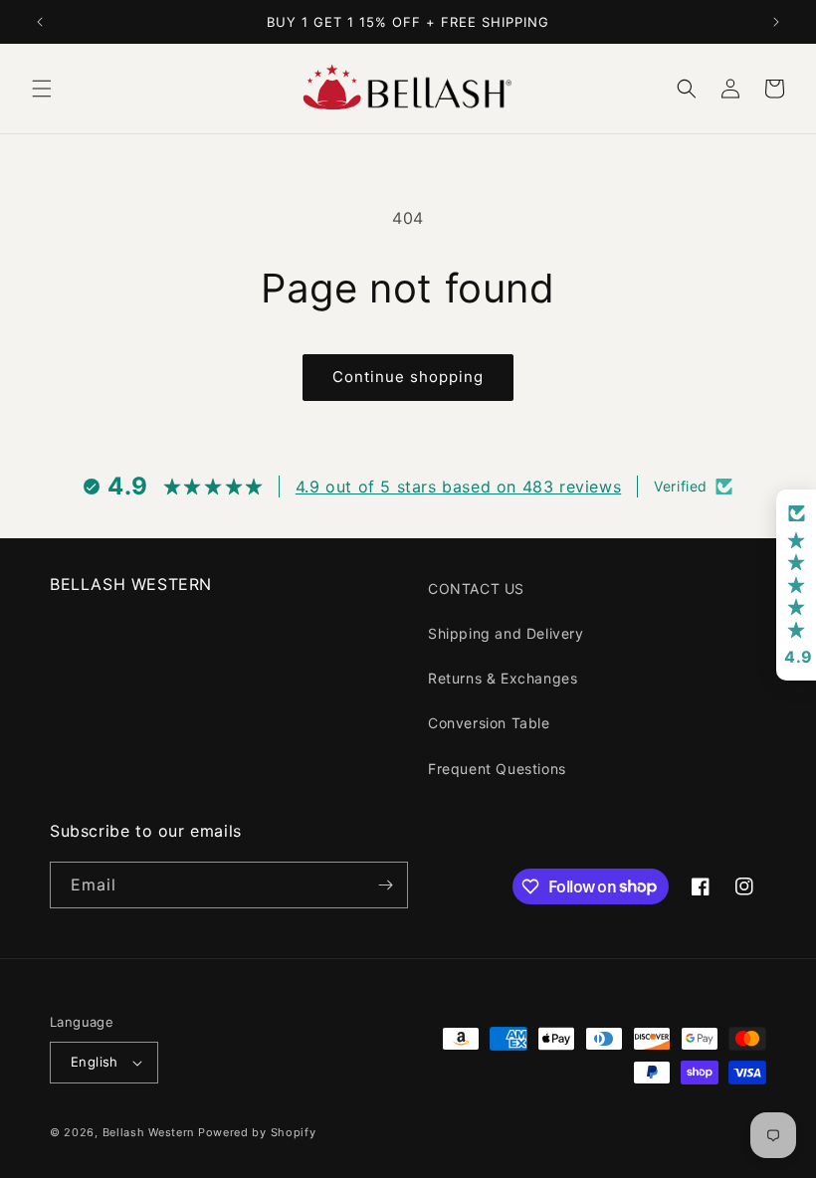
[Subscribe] (385, 885)
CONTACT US (476, 588)
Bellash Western (148, 1132)
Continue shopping (408, 376)
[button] (42, 88)
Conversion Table (489, 722)
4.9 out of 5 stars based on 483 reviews (458, 486)
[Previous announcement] (40, 22)
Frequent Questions (497, 768)
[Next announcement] (776, 22)
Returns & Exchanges (502, 678)
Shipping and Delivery (506, 633)
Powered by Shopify (257, 1132)
